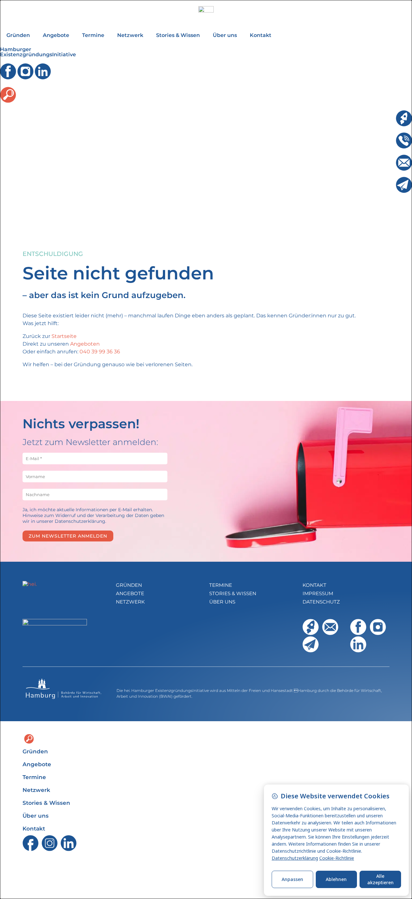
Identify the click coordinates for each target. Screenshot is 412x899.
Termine (93, 35)
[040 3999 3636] (404, 140)
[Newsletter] (404, 185)
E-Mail (388, 158)
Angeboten (85, 344)
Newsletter (381, 180)
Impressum (318, 593)
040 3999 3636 (377, 135)
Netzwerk (130, 35)
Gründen (18, 35)
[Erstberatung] (404, 118)
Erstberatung (378, 113)
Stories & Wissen (178, 35)
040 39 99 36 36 (100, 352)
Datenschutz (321, 602)
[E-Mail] (404, 163)
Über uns (225, 35)
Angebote (56, 35)
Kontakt (260, 35)
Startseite (64, 336)
